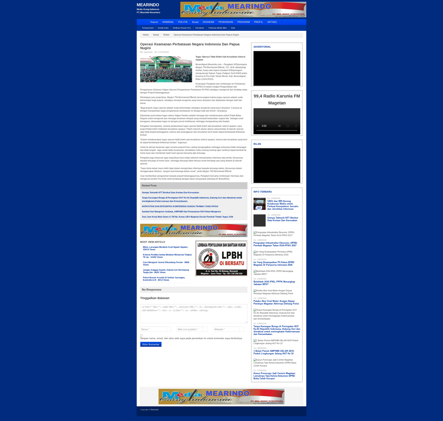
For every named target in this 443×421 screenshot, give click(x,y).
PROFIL (258, 22)
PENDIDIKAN (226, 22)
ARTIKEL (272, 22)
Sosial (195, 22)
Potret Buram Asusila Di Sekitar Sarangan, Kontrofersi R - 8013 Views (164, 278)
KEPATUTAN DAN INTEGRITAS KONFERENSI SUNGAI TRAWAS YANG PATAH (180, 206)
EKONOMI (208, 22)
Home (146, 35)
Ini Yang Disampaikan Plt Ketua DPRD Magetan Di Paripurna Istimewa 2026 (274, 263)
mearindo (148, 52)
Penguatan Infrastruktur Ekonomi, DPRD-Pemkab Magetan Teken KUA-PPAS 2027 (275, 244)
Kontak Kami (163, 28)
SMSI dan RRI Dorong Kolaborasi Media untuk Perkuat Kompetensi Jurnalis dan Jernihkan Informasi (282, 205)
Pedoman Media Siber (218, 28)
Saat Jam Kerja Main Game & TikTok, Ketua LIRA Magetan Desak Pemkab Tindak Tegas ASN (187, 217)
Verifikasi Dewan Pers (182, 28)
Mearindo (148, 4)
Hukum (154, 22)
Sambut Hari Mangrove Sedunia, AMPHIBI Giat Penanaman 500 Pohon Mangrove (181, 211)
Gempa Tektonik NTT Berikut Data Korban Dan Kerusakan (170, 192)
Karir (233, 28)
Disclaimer (199, 28)
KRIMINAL (168, 22)
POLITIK (183, 22)
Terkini (166, 35)
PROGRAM (243, 22)
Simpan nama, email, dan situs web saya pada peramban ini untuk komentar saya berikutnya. (191, 338)
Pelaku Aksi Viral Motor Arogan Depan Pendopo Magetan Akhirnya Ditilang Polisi (276, 302)
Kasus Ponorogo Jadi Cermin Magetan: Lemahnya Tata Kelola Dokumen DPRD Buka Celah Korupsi (275, 376)
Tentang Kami (147, 28)
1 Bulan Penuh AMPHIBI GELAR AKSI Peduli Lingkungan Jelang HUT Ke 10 (274, 352)
